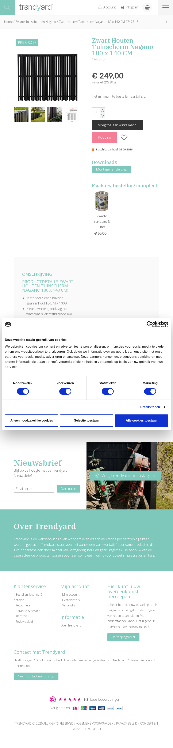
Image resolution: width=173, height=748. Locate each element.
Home (8, 22)
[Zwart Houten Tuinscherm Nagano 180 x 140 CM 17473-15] (47, 71)
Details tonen (150, 407)
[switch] (65, 391)
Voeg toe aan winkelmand (117, 125)
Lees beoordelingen (102, 699)
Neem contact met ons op (36, 676)
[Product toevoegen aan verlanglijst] (124, 137)
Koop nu (104, 137)
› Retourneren (23, 605)
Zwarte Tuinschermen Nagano (35, 22)
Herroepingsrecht (123, 637)
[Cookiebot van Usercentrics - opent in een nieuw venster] (149, 324)
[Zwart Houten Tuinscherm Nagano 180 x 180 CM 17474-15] (166, 21)
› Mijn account (70, 594)
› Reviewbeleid (23, 622)
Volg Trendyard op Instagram (128, 475)
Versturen (68, 488)
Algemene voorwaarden (95, 723)
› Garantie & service (27, 611)
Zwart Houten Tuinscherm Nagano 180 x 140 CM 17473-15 (99, 22)
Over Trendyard (71, 625)
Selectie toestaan (86, 420)
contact (150, 660)
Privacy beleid (126, 723)
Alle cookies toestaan (141, 420)
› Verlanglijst (69, 605)
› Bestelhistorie (71, 600)
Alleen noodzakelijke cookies (31, 420)
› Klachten (20, 616)
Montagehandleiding (111, 169)
